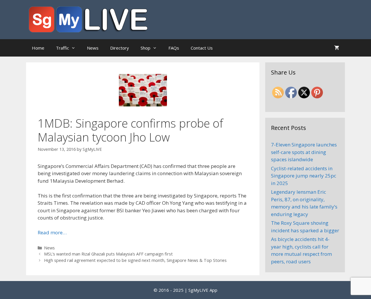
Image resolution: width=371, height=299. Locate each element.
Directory (119, 48)
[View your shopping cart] (336, 48)
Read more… (52, 232)
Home (38, 48)
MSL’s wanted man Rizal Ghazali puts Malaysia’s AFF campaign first (108, 254)
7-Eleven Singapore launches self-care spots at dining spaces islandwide (304, 152)
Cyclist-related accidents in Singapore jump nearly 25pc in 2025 (303, 175)
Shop (145, 48)
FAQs (173, 48)
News (93, 48)
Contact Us (202, 48)
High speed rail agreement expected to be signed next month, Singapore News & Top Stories (135, 260)
